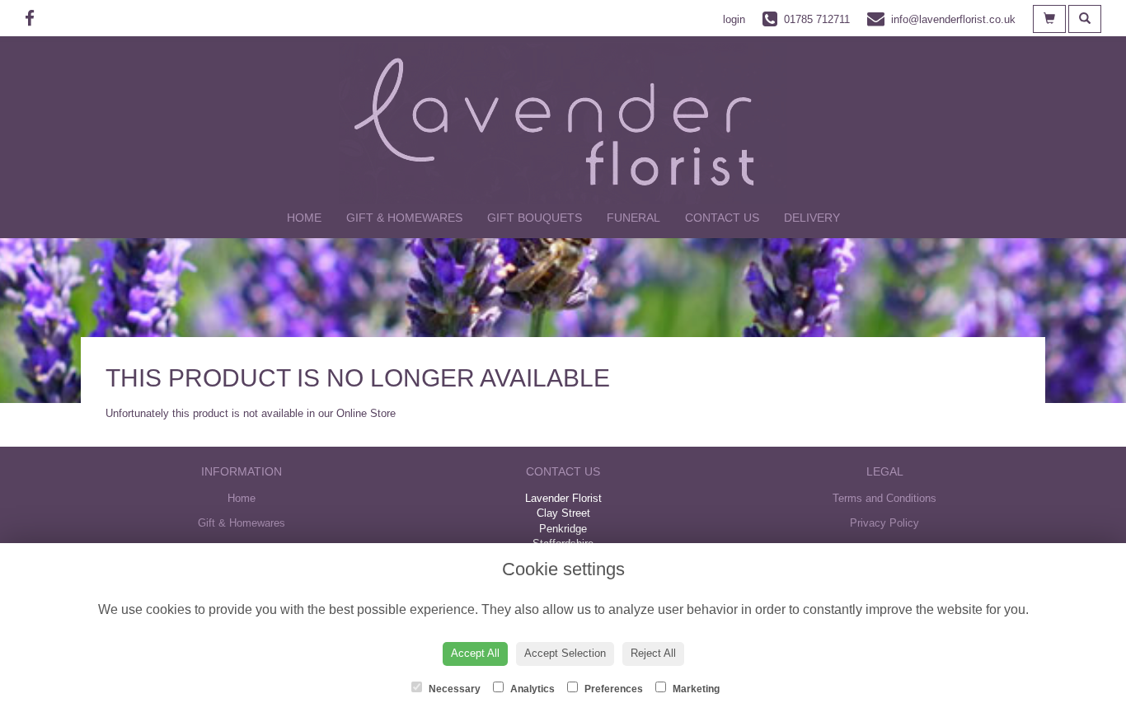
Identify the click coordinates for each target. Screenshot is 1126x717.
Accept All (475, 653)
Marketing (695, 689)
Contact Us (722, 217)
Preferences (612, 689)
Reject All (653, 653)
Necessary (453, 689)
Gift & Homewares (404, 217)
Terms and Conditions (884, 498)
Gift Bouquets (534, 217)
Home (304, 217)
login (734, 19)
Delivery (812, 217)
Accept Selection (565, 653)
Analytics (531, 689)
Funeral (633, 217)
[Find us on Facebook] (35, 18)
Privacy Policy (884, 523)
